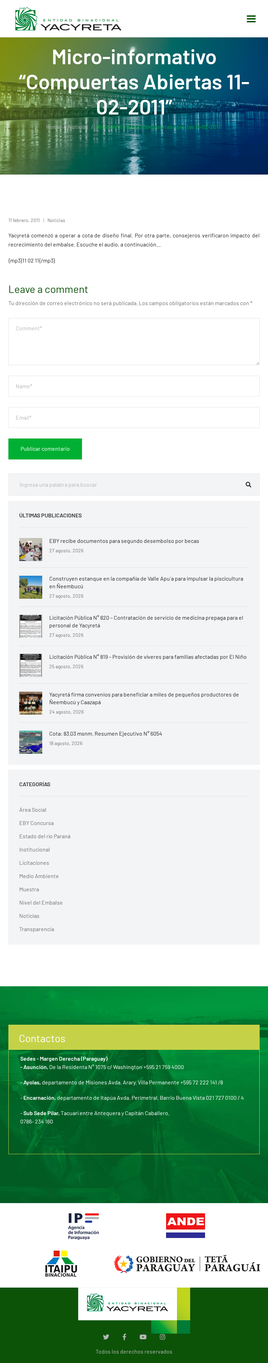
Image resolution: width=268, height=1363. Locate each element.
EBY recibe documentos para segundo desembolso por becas (124, 540)
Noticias (78, 126)
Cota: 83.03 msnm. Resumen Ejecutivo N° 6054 (105, 733)
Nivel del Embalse (41, 902)
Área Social (32, 809)
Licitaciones (34, 862)
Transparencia (36, 929)
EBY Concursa (36, 822)
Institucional (34, 849)
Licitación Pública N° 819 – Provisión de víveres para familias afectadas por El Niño (148, 656)
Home (53, 126)
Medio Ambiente (39, 875)
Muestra (29, 889)
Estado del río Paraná (44, 836)
